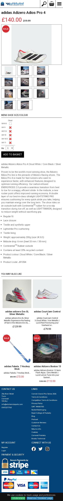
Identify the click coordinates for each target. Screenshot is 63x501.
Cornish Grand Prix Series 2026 (43, 394)
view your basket (51, 4)
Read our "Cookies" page (40, 498)
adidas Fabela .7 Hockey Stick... (17, 373)
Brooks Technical (38, 438)
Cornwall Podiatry (38, 435)
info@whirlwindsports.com (12, 404)
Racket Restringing (38, 410)
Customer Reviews (38, 422)
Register (5, 447)
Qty (2, 148)
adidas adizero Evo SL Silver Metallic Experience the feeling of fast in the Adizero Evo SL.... (17, 320)
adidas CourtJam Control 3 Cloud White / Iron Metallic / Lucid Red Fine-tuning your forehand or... (47, 321)
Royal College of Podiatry (41, 413)
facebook (34, 449)
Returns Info (36, 429)
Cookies (34, 432)
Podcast (34, 419)
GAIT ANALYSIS (37, 406)
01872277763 (7, 407)
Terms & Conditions (39, 397)
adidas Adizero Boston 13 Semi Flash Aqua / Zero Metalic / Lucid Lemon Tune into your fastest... (47, 374)
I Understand (18, 498)
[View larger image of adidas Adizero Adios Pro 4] (31, 44)
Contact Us (35, 426)
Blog (33, 416)
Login (4, 450)
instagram (48, 449)
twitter (41, 449)
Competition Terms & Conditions (44, 400)
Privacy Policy (36, 403)
